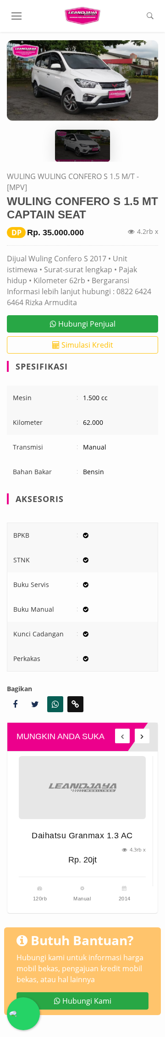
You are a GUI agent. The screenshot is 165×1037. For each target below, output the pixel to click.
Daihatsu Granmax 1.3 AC (82, 835)
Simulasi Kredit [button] (86, 345)
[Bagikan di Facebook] (15, 704)
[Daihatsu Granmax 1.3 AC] (82, 788)
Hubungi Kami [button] (85, 1001)
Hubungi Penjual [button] (86, 324)
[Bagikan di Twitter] (35, 704)
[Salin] (75, 704)
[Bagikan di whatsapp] (55, 704)
